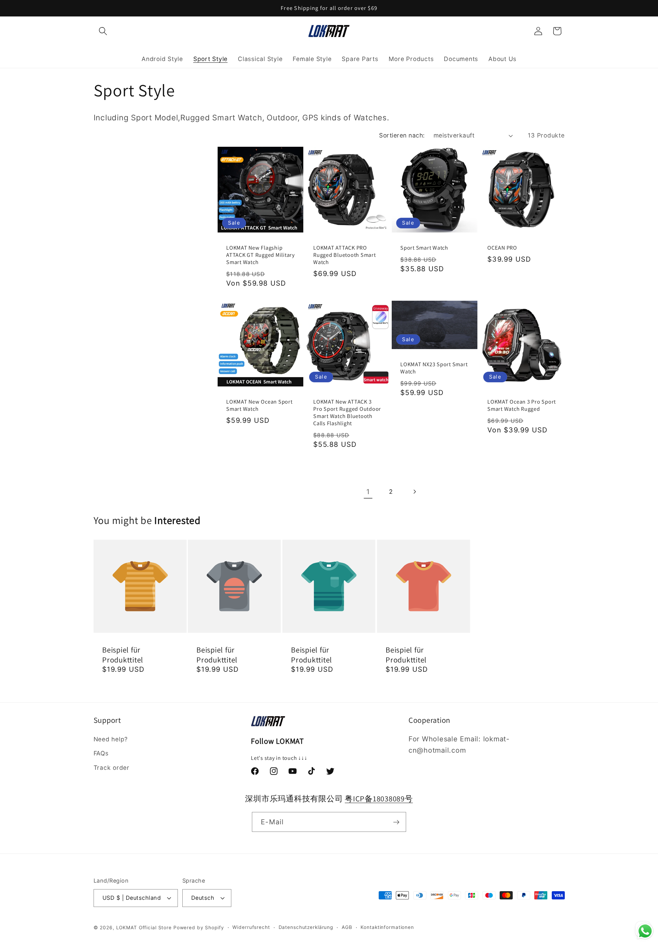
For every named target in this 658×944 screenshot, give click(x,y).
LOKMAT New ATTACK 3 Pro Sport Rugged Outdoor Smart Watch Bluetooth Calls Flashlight (347, 412)
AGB (347, 927)
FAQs (101, 753)
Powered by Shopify (198, 928)
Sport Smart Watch (424, 247)
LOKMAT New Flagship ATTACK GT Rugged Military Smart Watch (260, 254)
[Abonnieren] (396, 822)
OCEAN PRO (502, 247)
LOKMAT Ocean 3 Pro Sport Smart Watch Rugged (521, 405)
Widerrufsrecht (251, 927)
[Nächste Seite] (414, 491)
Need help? (111, 739)
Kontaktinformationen (387, 927)
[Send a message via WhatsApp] (645, 931)
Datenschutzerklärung (306, 927)
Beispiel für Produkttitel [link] (122, 655)
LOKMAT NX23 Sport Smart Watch (433, 368)
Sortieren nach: (402, 135)
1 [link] (368, 492)
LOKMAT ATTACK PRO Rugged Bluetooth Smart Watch (344, 254)
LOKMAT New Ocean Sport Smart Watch (259, 405)
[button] (103, 31)
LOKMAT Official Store (144, 928)
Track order (112, 767)
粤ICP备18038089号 (379, 798)
